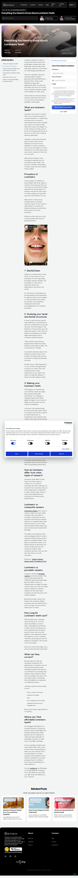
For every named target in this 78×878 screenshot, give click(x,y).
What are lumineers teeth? (10, 64)
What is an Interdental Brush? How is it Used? (64, 811)
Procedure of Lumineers (10, 66)
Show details (65, 449)
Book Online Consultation (63, 107)
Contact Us (61, 5)
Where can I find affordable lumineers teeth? (10, 80)
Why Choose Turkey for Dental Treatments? (39, 811)
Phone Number (57, 77)
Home (3, 10)
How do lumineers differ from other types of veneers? (11, 69)
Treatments (23, 5)
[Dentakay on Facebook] (5, 856)
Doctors (41, 5)
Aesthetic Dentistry (67, 53)
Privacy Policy (63, 98)
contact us (33, 768)
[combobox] (54, 80)
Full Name (55, 69)
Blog (47, 5)
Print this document (60, 61)
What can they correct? (9, 77)
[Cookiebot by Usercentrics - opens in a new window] (65, 423)
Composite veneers (31, 511)
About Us (53, 5)
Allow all (61, 453)
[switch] (30, 443)
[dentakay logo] (8, 5)
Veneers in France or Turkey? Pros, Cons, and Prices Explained (12, 812)
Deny (16, 453)
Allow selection (39, 453)
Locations (32, 5)
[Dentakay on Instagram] (10, 856)
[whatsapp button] (74, 874)
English (71, 5)
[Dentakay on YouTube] (15, 856)
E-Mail (54, 84)
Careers (54, 841)
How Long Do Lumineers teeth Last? (11, 73)
